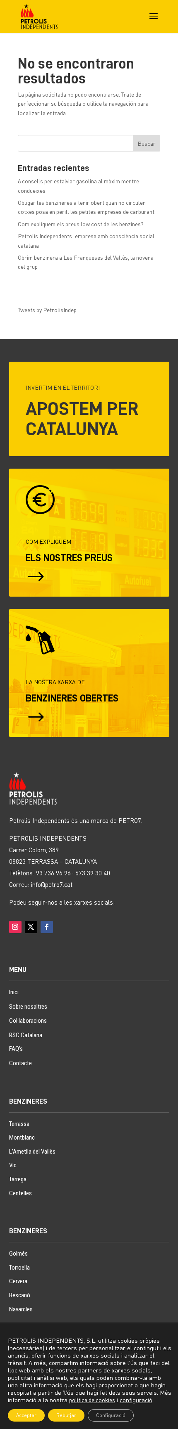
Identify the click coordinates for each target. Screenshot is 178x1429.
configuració (136, 1399)
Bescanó (19, 1295)
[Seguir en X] (31, 927)
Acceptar (26, 1415)
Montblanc (22, 1137)
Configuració (110, 1415)
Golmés (18, 1253)
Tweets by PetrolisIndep (47, 309)
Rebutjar (66, 1415)
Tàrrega (17, 1179)
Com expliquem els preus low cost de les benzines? (81, 224)
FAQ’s (16, 1048)
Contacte (20, 1063)
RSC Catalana (25, 1035)
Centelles (20, 1193)
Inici (14, 992)
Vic (13, 1165)
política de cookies (92, 1399)
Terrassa (19, 1124)
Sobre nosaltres (28, 1006)
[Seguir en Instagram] (15, 927)
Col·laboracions (28, 1020)
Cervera (18, 1281)
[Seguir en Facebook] (47, 927)
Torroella (19, 1267)
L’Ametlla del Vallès (32, 1151)
